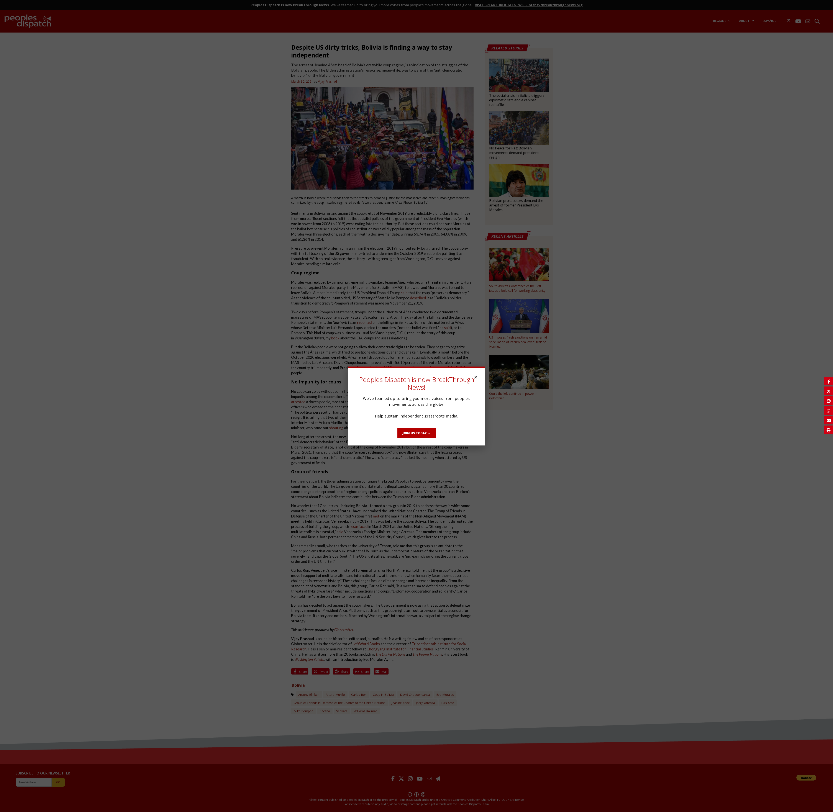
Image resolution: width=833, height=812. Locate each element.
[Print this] (828, 430)
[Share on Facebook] (828, 381)
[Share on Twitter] (828, 390)
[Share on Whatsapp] (828, 410)
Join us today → (417, 433)
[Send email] (828, 420)
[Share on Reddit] (828, 400)
